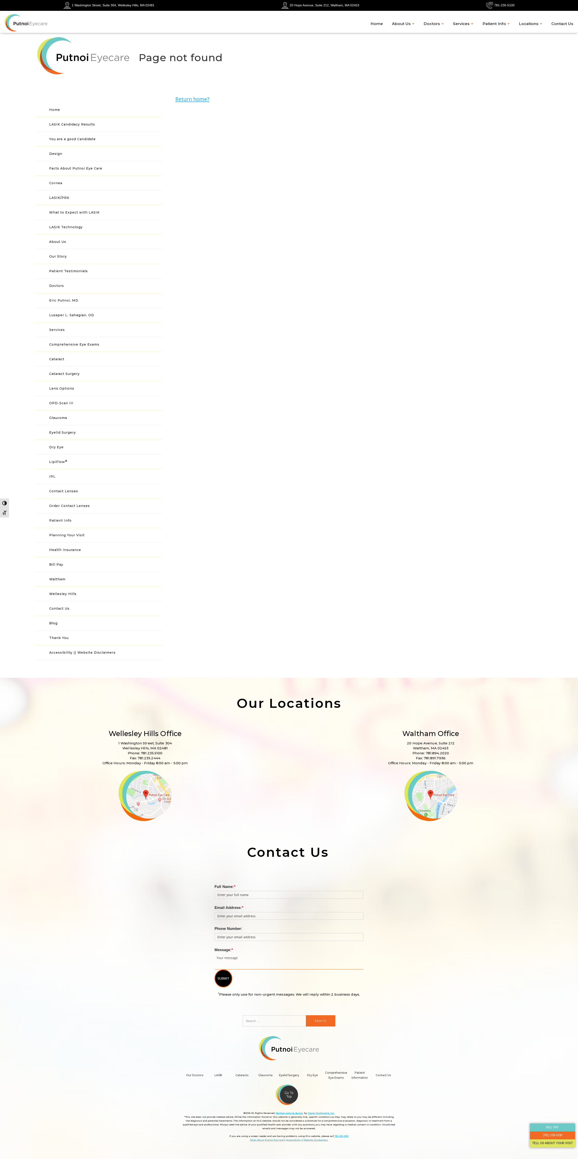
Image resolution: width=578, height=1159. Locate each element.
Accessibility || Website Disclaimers (82, 652)
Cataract (56, 359)
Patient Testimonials (68, 271)
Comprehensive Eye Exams (74, 344)
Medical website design (289, 1113)
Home (377, 23)
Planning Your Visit (67, 535)
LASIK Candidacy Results (72, 124)
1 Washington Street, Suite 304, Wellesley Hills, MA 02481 (113, 5)
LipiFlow (58, 462)
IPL (52, 476)
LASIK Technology (66, 227)
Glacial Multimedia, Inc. (321, 1113)
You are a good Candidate (72, 139)
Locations (528, 23)
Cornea (55, 183)
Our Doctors (194, 1075)
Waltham (57, 579)
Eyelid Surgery (62, 432)
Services (461, 23)
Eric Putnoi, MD (63, 300)
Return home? (192, 99)
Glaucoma (58, 418)
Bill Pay (56, 564)
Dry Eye (56, 447)
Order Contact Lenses (69, 506)
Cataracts (241, 1075)
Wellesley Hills (63, 594)
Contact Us (562, 23)
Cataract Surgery (64, 374)
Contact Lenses (63, 491)
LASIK (218, 1075)
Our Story (58, 256)
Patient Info (494, 23)
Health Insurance (65, 550)
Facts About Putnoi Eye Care (75, 168)
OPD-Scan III (61, 403)
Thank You (59, 638)
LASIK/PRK (59, 198)
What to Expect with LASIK (74, 212)
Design (55, 154)
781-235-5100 (504, 5)
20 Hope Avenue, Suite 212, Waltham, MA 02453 (324, 5)
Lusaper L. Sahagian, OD (71, 315)
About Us (401, 23)
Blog (53, 623)
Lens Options (61, 388)
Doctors (432, 23)
